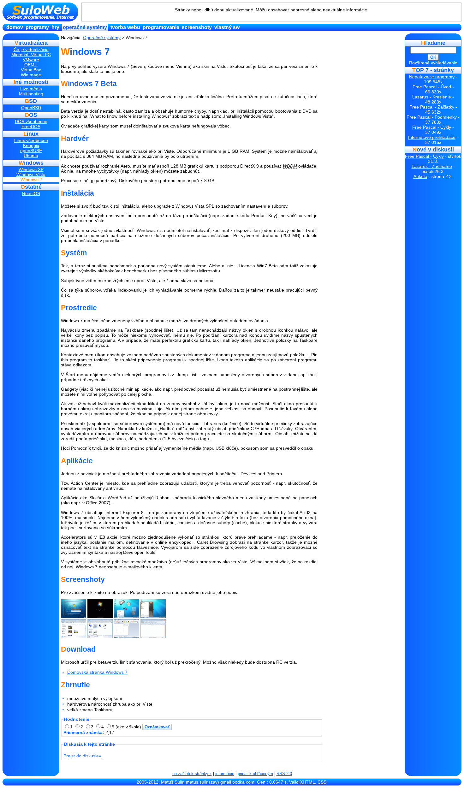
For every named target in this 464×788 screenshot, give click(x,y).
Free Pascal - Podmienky (432, 117)
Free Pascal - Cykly (431, 127)
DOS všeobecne (31, 121)
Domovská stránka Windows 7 (97, 672)
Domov (14, 27)
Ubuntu (31, 155)
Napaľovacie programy (432, 76)
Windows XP (31, 169)
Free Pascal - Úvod (432, 86)
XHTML (307, 782)
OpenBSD (31, 107)
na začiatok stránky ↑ (192, 773)
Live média (31, 88)
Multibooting (31, 93)
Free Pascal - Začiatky (431, 107)
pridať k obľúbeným (255, 773)
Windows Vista (30, 174)
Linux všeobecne (31, 140)
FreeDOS (30, 126)
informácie (224, 773)
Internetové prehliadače (431, 137)
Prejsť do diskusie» (82, 755)
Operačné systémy (85, 27)
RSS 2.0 (284, 773)
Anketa (420, 176)
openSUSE (31, 150)
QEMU (31, 64)
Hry (55, 27)
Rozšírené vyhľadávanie (433, 62)
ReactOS (31, 193)
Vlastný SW (227, 27)
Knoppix (31, 145)
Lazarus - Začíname (432, 166)
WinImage (31, 74)
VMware (31, 59)
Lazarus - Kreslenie (431, 96)
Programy (37, 27)
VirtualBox (31, 69)
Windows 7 (31, 179)
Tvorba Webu (125, 27)
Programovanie (161, 27)
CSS (322, 782)
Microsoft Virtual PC (31, 54)
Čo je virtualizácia (31, 49)
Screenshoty (197, 27)
